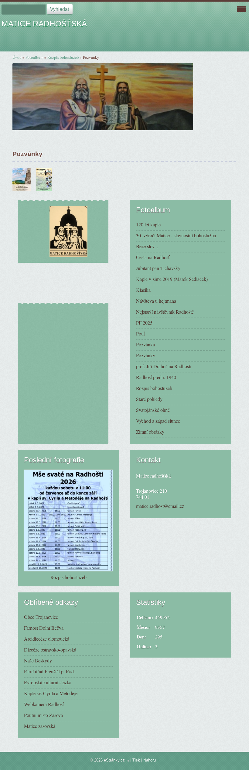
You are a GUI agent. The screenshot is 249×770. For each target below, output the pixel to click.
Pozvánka (145, 344)
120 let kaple (148, 224)
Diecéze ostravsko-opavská (50, 649)
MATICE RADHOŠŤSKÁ (44, 23)
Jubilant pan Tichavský (158, 268)
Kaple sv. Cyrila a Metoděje (50, 693)
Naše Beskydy (38, 660)
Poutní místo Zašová (43, 715)
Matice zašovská (39, 726)
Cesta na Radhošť (152, 257)
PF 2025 (144, 322)
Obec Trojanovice (41, 617)
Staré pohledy (149, 399)
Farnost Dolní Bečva (43, 628)
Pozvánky (145, 355)
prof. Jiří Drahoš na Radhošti (163, 366)
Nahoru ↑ (151, 760)
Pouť (140, 333)
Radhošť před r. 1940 (156, 377)
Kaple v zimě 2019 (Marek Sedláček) (172, 279)
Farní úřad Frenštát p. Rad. (49, 671)
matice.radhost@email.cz (160, 506)
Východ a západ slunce (158, 421)
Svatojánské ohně (153, 410)
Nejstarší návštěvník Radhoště (165, 311)
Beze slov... (147, 246)
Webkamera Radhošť (44, 704)
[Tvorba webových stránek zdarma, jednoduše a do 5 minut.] (128, 760)
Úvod (17, 57)
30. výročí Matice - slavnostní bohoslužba (176, 235)
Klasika (143, 290)
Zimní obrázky (150, 431)
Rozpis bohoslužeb (63, 57)
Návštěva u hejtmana (156, 301)
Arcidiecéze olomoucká (46, 638)
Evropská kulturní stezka (47, 682)
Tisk (136, 760)
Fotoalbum (34, 57)
